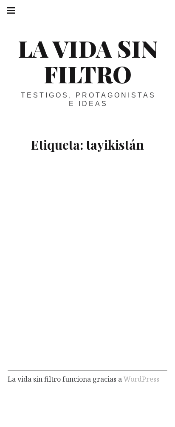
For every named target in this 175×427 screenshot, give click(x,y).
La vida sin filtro (88, 61)
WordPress (141, 379)
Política (68, 350)
